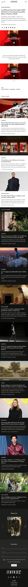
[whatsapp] (13, 28)
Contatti (14, 580)
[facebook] (4, 28)
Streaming (12, 89)
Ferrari (18, 89)
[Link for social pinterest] (16, 577)
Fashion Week (5, 7)
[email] (2, 28)
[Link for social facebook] (11, 577)
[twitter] (11, 28)
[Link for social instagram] (13, 577)
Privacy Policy (17, 561)
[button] (25, 526)
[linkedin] (8, 28)
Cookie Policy (14, 584)
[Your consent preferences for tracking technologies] (2, 2)
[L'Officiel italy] (14, 2)
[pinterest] (6, 28)
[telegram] (15, 28)
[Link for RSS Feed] (19, 577)
